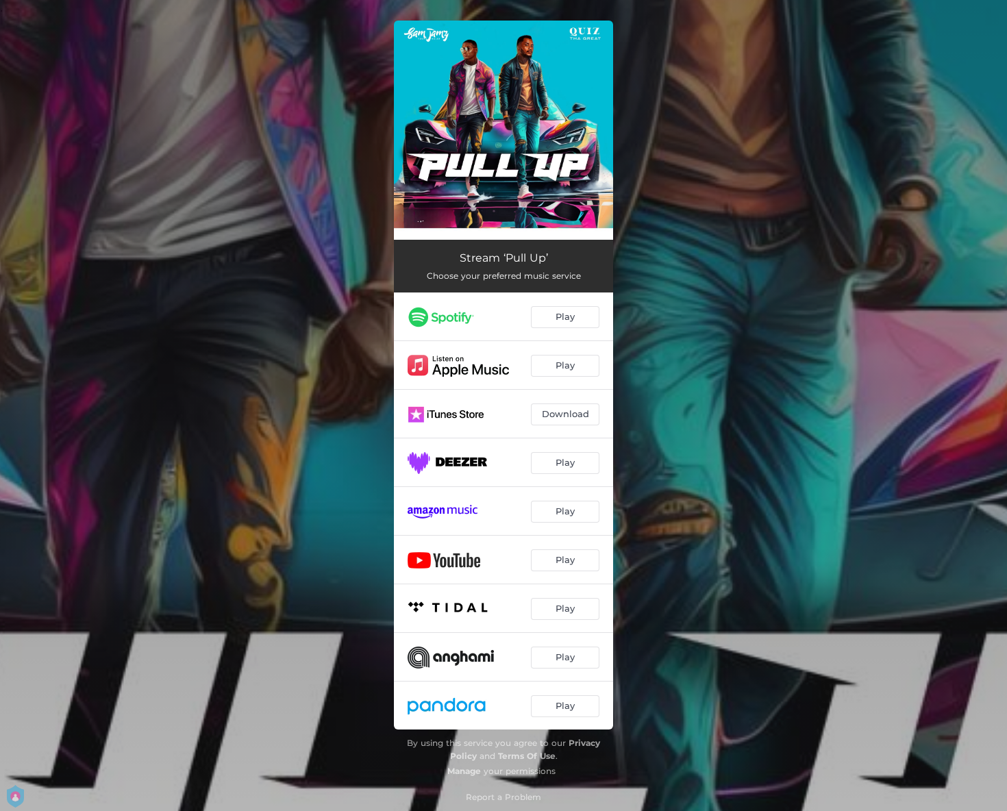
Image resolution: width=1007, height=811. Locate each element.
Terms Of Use (527, 756)
